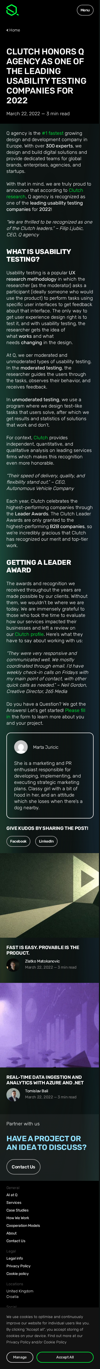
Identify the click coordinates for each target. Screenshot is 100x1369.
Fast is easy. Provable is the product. (42, 950)
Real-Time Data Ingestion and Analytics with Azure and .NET (44, 1080)
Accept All (65, 1357)
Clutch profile (29, 634)
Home (14, 30)
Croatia (12, 1296)
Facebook (18, 841)
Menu (85, 10)
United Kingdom (19, 1291)
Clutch (41, 438)
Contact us (23, 1166)
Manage (20, 1357)
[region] (50, 1338)
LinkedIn (46, 841)
